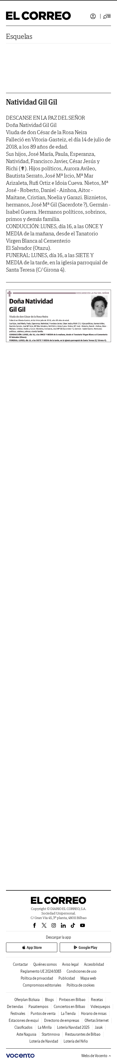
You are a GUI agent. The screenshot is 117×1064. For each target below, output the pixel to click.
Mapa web (88, 978)
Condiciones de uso (82, 971)
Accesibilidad (94, 964)
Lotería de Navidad (43, 1041)
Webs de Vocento (94, 1055)
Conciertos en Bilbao (69, 1006)
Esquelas (19, 36)
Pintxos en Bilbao (72, 999)
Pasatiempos (38, 1006)
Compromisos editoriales (42, 985)
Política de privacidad (37, 978)
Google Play (88, 947)
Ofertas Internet (97, 1020)
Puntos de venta (43, 1013)
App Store (34, 947)
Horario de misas (93, 1013)
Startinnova (51, 1034)
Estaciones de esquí (24, 1020)
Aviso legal (70, 964)
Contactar (20, 964)
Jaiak (99, 1027)
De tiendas (15, 1006)
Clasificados (23, 1027)
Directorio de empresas (61, 1020)
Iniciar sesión (93, 16)
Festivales (17, 1013)
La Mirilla (45, 1027)
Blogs (49, 999)
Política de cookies (80, 985)
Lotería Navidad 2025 (73, 1027)
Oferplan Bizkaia (27, 999)
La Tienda (68, 1013)
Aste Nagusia (26, 1034)
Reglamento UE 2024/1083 (40, 971)
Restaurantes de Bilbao (82, 1034)
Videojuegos (100, 1006)
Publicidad (66, 978)
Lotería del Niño (76, 1041)
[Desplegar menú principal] (107, 16)
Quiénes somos (45, 964)
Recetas (97, 999)
